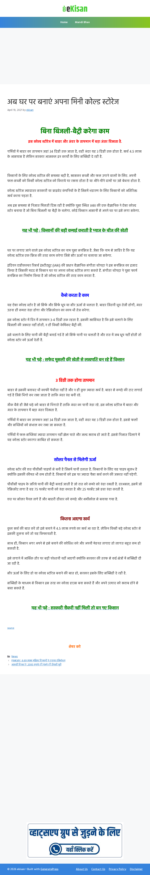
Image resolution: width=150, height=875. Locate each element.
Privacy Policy (117, 869)
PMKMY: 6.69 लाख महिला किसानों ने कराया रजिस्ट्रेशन (38, 661)
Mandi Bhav (82, 22)
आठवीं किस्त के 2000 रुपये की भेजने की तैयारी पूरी (36, 665)
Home (64, 22)
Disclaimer (136, 869)
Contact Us (98, 869)
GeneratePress (49, 869)
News (15, 657)
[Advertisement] (75, 57)
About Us (82, 869)
